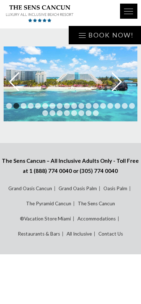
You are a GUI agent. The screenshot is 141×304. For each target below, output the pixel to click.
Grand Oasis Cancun (30, 188)
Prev (19, 81)
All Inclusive (79, 234)
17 (125, 106)
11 (81, 106)
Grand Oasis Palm (78, 188)
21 (60, 113)
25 (88, 113)
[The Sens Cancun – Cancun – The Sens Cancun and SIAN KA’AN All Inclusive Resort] (57, 14)
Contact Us (110, 234)
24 (81, 113)
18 (132, 106)
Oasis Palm (115, 188)
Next (122, 81)
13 (96, 106)
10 (74, 106)
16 (117, 106)
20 (52, 113)
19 (45, 113)
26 (96, 113)
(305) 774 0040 (99, 170)
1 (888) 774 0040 (50, 170)
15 (110, 106)
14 (103, 106)
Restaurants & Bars (39, 234)
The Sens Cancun (96, 203)
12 (88, 106)
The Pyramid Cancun (48, 203)
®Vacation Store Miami (45, 219)
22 (67, 113)
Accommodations (96, 219)
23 (74, 113)
